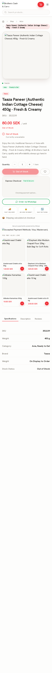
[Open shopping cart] (41, 4)
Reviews (38, 319)
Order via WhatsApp (27, 202)
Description (26, 319)
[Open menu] (47, 4)
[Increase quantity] (29, 164)
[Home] (3, 21)
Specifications (10, 318)
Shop (12, 21)
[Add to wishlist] (45, 172)
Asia (21, 21)
